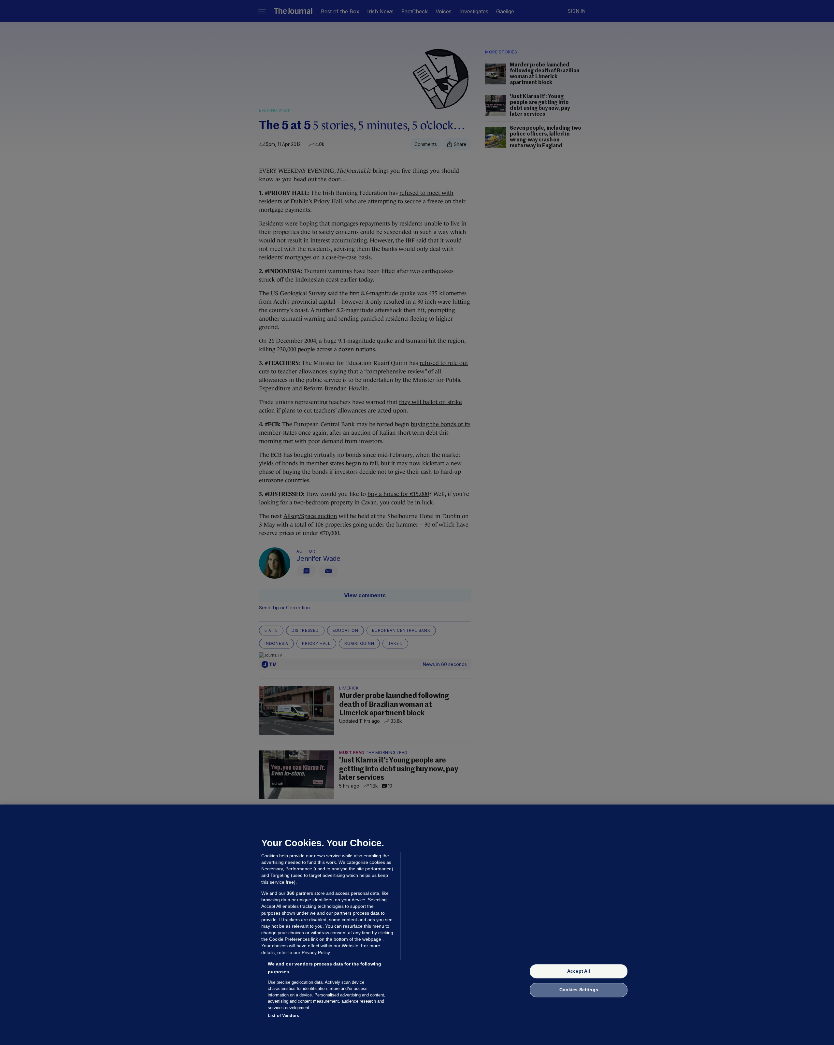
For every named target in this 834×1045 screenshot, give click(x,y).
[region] (417, 925)
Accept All (578, 971)
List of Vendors (283, 1015)
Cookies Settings (578, 990)
